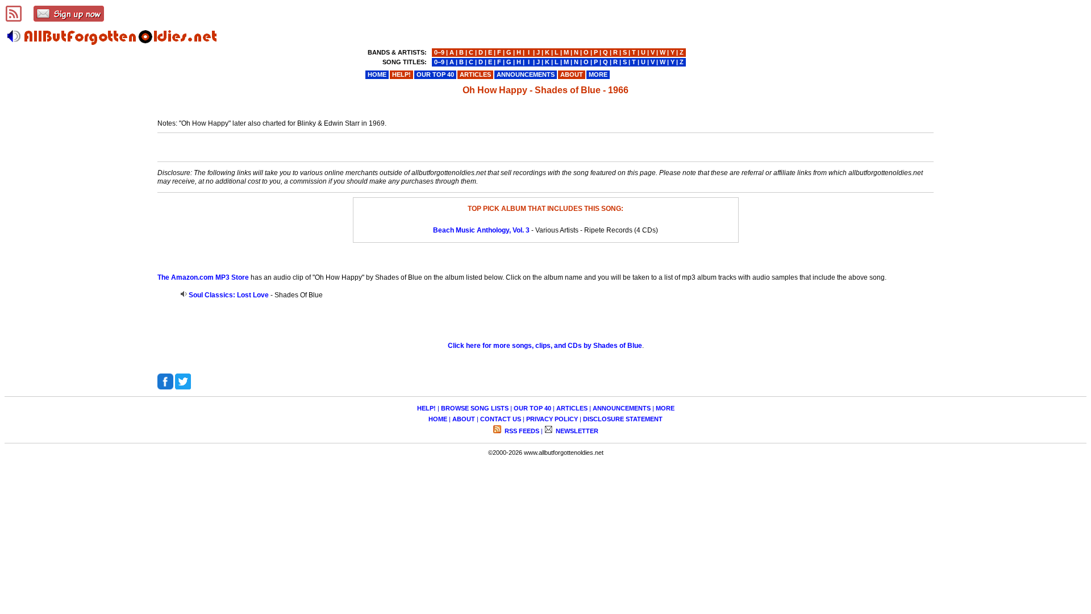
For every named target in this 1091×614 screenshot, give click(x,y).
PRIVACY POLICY (552, 419)
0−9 (439, 52)
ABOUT (463, 419)
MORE (665, 408)
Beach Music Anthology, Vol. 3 (481, 230)
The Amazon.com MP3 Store (203, 277)
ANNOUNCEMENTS (622, 408)
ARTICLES (572, 408)
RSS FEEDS (521, 431)
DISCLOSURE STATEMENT (623, 419)
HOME (437, 419)
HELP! (426, 408)
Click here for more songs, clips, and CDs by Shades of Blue (545, 346)
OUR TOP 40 (532, 408)
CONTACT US (500, 419)
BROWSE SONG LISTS (475, 408)
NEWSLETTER (576, 431)
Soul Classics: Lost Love (229, 295)
